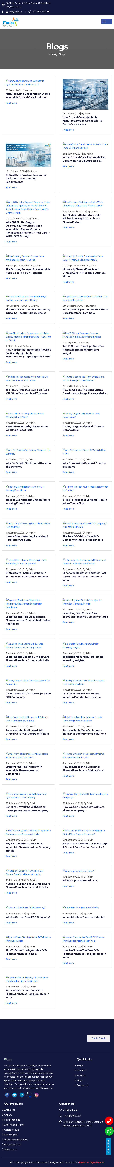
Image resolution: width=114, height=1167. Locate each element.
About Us (81, 1070)
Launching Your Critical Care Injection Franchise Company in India (85, 614)
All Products (10, 1149)
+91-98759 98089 (40, 11)
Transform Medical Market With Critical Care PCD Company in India (27, 731)
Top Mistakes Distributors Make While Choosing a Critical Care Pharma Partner (82, 218)
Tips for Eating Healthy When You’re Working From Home (28, 501)
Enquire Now (108, 1146)
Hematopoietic (12, 1119)
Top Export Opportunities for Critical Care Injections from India (85, 311)
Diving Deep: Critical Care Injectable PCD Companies (28, 695)
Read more (11, 102)
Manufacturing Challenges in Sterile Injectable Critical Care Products (28, 95)
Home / (53, 54)
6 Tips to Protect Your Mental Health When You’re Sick (85, 501)
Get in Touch (99, 1038)
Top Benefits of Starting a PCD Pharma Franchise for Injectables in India (27, 994)
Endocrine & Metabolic (15, 1139)
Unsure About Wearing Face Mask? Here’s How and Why (27, 538)
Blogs (80, 1080)
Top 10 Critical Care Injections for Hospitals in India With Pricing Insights (83, 349)
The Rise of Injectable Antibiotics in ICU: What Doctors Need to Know (28, 391)
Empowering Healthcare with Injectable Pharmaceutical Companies (24, 770)
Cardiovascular (11, 1129)
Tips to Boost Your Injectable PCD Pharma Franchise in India (26, 952)
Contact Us (82, 1085)
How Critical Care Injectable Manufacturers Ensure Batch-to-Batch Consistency (83, 120)
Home (80, 1065)
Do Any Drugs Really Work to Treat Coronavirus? (83, 428)
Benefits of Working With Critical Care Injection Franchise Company (27, 808)
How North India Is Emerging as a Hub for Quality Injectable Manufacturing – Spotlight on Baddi (28, 353)
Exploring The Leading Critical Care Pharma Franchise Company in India (27, 658)
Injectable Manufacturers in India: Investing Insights (84, 658)
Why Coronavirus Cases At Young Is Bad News (84, 464)
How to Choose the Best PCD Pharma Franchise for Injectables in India (84, 954)
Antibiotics (9, 1109)
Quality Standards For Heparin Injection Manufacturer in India (82, 695)
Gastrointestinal (12, 1144)
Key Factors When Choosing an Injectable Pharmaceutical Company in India (28, 847)
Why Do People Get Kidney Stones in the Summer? (28, 464)
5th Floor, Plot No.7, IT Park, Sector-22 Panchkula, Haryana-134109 (28, 5)
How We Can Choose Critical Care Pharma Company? (83, 808)
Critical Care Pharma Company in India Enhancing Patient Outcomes (27, 574)
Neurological (10, 1134)
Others (8, 1114)
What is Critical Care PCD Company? (28, 917)
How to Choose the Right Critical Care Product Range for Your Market (85, 391)
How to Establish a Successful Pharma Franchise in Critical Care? (84, 768)
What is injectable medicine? (81, 880)
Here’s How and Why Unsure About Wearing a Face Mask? (27, 428)
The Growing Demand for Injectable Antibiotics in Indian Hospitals (28, 271)
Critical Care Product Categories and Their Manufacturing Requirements (26, 178)
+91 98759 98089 (72, 1115)
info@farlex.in (15, 11)
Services (81, 1075)
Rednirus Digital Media (91, 1162)
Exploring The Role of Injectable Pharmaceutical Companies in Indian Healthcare (28, 620)
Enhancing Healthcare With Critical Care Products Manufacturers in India (84, 576)
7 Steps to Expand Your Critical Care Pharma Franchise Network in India (28, 885)
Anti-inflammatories (14, 1124)
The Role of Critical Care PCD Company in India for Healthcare (83, 538)
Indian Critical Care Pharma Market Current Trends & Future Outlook (84, 159)
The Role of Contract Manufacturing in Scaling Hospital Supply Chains (28, 311)
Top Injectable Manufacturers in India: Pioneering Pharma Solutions (84, 731)
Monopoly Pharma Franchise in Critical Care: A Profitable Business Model (84, 273)
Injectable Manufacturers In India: (84, 917)
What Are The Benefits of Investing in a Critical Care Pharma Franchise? (85, 845)
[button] (109, 21)
